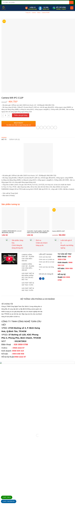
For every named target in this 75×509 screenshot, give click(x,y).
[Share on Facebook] (41, 127)
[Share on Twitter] (44, 127)
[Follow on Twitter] (43, 278)
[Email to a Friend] (48, 127)
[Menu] (71, 8)
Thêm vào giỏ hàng (20, 115)
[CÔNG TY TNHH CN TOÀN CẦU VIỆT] (12, 8)
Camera (34, 12)
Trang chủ (27, 12)
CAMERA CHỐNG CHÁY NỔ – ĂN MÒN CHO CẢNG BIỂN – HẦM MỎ (28, 257)
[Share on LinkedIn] (55, 127)
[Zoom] (4, 90)
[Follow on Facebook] (40, 278)
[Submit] (71, 2)
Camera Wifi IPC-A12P (58, 231)
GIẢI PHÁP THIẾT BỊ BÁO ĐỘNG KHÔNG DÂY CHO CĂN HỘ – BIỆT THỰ (28, 276)
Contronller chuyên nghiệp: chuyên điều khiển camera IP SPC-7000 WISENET (38, 231)
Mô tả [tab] (4, 139)
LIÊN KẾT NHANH (45, 254)
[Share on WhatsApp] (37, 127)
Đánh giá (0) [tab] (14, 139)
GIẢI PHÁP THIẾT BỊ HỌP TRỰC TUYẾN (28, 284)
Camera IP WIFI (46, 12)
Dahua (38, 12)
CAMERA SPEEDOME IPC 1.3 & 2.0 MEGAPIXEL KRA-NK (11, 231)
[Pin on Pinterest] (52, 127)
